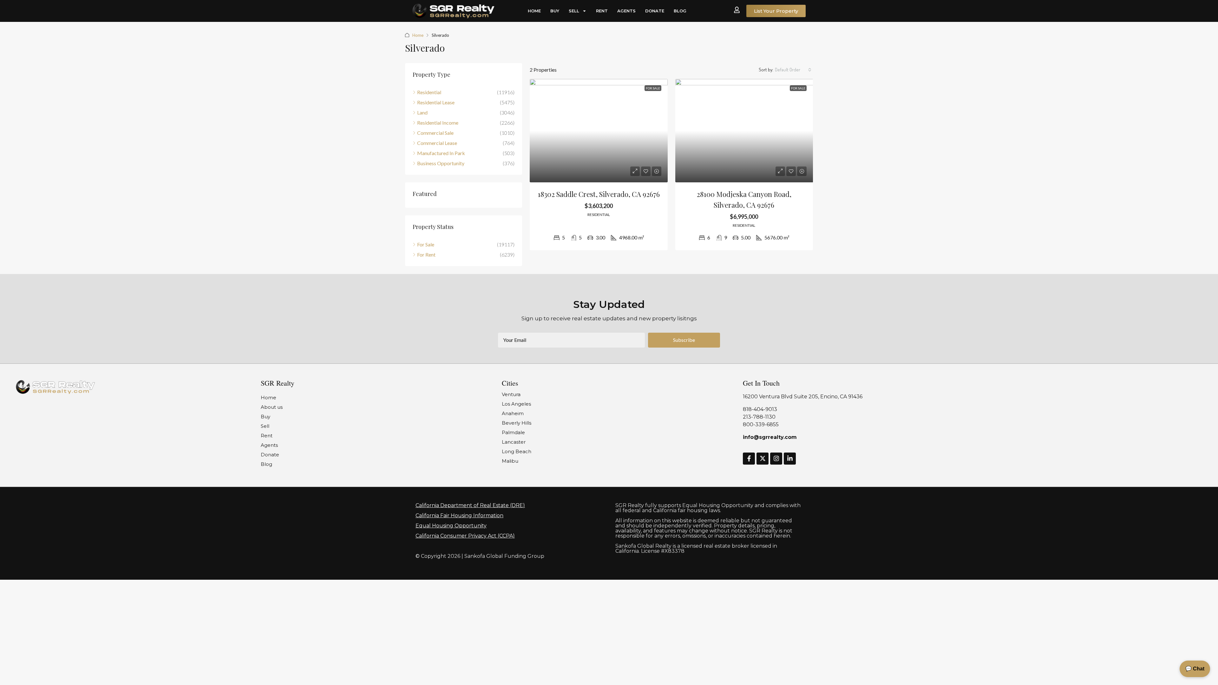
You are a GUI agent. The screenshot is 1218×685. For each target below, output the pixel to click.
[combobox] (793, 69)
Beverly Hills (516, 423)
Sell (574, 10)
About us (272, 407)
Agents (626, 10)
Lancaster (514, 442)
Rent (602, 10)
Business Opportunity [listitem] (440, 163)
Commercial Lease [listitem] (437, 143)
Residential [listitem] (429, 92)
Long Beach (516, 451)
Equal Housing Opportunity (451, 526)
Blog (680, 10)
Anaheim (513, 413)
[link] (599, 130)
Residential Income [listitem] (437, 123)
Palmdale (513, 432)
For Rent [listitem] (426, 254)
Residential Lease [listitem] (436, 102)
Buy (554, 10)
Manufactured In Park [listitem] (441, 153)
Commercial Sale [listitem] (435, 133)
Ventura (511, 394)
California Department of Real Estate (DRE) (470, 505)
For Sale (653, 88)
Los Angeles (516, 404)
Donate (654, 10)
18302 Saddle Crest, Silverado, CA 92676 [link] (599, 194)
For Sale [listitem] (425, 244)
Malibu (510, 461)
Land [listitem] (422, 112)
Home (534, 10)
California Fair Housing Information (459, 515)
